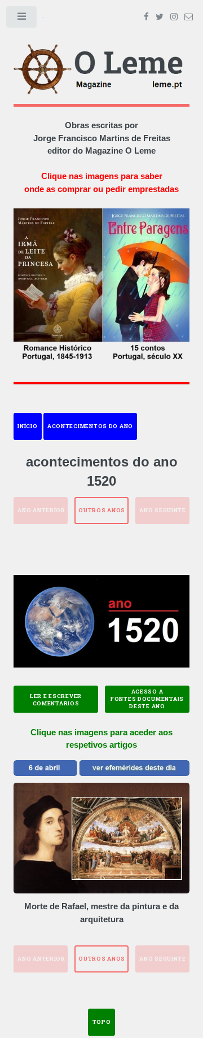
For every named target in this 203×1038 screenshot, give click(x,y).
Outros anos (101, 510)
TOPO (101, 1022)
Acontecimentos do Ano (90, 426)
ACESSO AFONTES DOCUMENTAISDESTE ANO (147, 699)
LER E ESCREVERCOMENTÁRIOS (56, 699)
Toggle (22, 19)
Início (27, 426)
